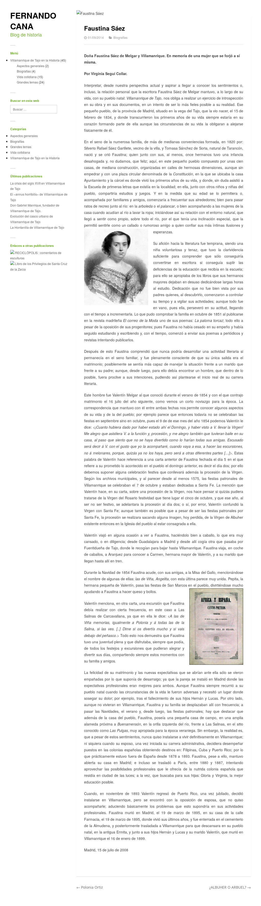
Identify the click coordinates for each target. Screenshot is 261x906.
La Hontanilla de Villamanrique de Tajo (37, 227)
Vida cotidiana (27, 77)
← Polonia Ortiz (89, 887)
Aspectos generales (30, 66)
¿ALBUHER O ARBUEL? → (230, 887)
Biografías (24, 71)
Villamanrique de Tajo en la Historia (35, 60)
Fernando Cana (33, 20)
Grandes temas (27, 82)
